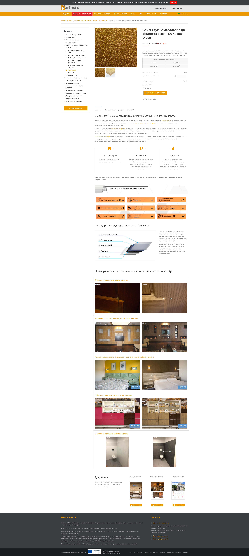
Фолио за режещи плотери (73, 34)
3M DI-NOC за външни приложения (74, 61)
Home (63, 20)
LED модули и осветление (73, 80)
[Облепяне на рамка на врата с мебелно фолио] (164, 298)
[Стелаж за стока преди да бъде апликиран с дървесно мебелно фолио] (117, 413)
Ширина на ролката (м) (150, 72)
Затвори (173, 2)
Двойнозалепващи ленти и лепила (76, 93)
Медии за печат (70, 37)
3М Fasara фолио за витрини (76, 55)
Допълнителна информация (114, 110)
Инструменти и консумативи (74, 96)
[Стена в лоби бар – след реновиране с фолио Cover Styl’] (164, 337)
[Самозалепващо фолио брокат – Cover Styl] (110, 208)
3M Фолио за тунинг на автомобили (76, 78)
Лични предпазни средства (74, 101)
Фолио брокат (103, 20)
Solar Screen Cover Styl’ (102, 136)
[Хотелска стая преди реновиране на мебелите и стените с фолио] (117, 375)
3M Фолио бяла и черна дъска (77, 58)
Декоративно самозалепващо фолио (85, 20)
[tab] (98, 109)
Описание (98, 110)
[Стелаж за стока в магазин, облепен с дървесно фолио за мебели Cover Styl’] (164, 413)
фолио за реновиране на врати (145, 123)
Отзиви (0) (130, 110)
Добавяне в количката (155, 93)
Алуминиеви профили (72, 83)
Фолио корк (71, 72)
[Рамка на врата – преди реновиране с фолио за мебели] (117, 298)
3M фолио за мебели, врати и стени (76, 51)
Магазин (69, 20)
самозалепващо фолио (117, 128)
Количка (177, 8)
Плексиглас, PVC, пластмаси (74, 90)
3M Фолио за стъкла (72, 75)
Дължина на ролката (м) (150, 76)
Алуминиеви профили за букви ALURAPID (75, 87)
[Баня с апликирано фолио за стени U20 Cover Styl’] (164, 452)
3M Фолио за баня (73, 48)
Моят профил (161, 8)
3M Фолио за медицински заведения (75, 66)
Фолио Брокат (166, 120)
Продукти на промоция (72, 98)
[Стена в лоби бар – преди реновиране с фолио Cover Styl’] (117, 337)
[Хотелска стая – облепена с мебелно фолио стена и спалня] (164, 375)
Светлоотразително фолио (74, 40)
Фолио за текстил (71, 42)
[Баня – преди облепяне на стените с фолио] (117, 452)
